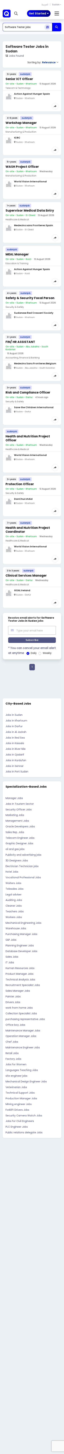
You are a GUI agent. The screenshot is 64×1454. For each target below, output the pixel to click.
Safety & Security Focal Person (30, 298)
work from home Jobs (19, 1007)
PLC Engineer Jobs (17, 1127)
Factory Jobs (13, 1059)
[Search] (56, 27)
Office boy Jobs (15, 1025)
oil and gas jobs (15, 849)
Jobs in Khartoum (16, 720)
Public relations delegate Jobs (24, 1132)
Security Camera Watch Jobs (24, 1115)
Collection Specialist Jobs (21, 1013)
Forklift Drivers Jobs (17, 1110)
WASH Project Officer (22, 167)
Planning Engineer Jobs (20, 945)
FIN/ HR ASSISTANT (20, 342)
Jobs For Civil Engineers (20, 1121)
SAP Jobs (11, 940)
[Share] (55, 106)
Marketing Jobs (15, 815)
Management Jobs (17, 821)
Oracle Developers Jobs (20, 826)
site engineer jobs (16, 1076)
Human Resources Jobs (20, 968)
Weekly (47, 653)
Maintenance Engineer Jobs (23, 1047)
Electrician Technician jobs (22, 866)
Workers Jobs (14, 917)
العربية (45, 4)
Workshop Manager (21, 123)
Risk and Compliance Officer (28, 392)
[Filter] (47, 27)
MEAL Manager (17, 254)
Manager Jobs (14, 798)
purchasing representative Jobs (25, 1019)
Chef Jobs (12, 1042)
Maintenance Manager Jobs (23, 1030)
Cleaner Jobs (14, 906)
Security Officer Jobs (19, 809)
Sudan (56, 4)
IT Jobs (10, 962)
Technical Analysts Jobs (20, 979)
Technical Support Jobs (20, 1093)
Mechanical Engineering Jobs (23, 923)
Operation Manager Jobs (21, 1036)
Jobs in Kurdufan (16, 760)
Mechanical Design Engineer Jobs (26, 1081)
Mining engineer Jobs (19, 1104)
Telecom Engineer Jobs (20, 838)
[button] (16, 13)
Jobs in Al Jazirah (16, 732)
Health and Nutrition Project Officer (28, 438)
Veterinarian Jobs (16, 1087)
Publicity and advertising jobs (23, 855)
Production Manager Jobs (21, 1098)
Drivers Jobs (13, 1002)
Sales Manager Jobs (18, 991)
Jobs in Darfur (14, 726)
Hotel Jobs (12, 872)
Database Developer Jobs (21, 951)
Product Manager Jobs (19, 974)
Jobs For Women (16, 1064)
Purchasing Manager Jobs (21, 934)
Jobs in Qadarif (15, 754)
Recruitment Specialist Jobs (23, 985)
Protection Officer (20, 484)
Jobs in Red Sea (15, 737)
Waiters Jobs (13, 883)
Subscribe (32, 640)
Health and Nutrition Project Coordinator (28, 530)
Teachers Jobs (15, 911)
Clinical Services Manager (26, 575)
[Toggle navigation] (56, 13)
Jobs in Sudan (14, 715)
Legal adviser (14, 894)
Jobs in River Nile (16, 749)
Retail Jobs (12, 1053)
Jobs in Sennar (14, 766)
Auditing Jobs (14, 900)
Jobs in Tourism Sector (20, 804)
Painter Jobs (13, 996)
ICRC (17, 137)
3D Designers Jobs (17, 860)
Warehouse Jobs (16, 928)
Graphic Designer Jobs (19, 843)
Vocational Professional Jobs (23, 877)
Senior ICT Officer (19, 79)
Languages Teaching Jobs (22, 1070)
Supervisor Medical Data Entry (30, 210)
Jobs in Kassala (15, 743)
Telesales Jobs (14, 889)
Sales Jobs (12, 957)
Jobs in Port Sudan (17, 771)
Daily (34, 653)
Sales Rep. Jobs (15, 832)
